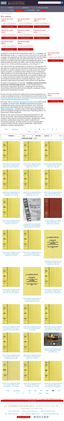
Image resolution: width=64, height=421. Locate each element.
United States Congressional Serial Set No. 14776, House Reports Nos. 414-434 (32, 328)
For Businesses (11, 414)
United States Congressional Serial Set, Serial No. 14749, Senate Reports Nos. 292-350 (53, 262)
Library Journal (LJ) (7, 109)
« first (6, 129)
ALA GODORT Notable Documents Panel (24, 102)
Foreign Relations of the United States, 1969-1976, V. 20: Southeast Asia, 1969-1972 (53, 222)
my (30, 10)
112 (23, 393)
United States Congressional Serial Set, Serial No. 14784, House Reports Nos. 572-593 (11, 254)
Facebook (35, 417)
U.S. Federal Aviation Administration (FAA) (29, 55)
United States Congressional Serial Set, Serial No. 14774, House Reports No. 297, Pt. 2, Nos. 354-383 (53, 193)
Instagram (40, 417)
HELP (38, 10)
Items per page (27, 138)
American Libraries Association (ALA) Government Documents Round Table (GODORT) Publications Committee (24, 98)
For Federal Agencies (30, 414)
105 (29, 391)
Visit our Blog (23, 417)
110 (59, 391)
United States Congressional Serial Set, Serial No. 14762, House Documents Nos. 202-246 (11, 356)
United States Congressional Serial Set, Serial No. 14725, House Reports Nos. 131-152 (32, 193)
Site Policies (14, 411)
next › (29, 132)
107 (41, 391)
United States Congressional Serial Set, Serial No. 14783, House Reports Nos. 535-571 (32, 165)
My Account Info (48, 411)
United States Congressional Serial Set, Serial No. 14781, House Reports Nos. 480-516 (53, 165)
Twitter (37, 417)
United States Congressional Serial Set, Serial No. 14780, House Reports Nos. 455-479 (11, 222)
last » (36, 132)
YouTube (42, 417)
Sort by (38, 136)
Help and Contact (30, 411)
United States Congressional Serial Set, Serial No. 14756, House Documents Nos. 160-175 (32, 385)
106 (35, 391)
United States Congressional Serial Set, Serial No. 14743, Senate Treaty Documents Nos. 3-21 (32, 300)
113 (29, 393)
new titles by (12, 10)
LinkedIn (48, 417)
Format (11, 136)
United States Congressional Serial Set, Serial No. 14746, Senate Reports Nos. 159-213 (32, 356)
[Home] (13, 4)
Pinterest (45, 417)
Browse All (7, 7)
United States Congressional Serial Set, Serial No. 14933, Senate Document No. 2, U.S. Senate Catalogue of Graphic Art (11, 385)
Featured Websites (51, 414)
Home (2, 13)
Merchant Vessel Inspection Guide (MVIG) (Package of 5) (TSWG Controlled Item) (53, 350)
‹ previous (14, 129)
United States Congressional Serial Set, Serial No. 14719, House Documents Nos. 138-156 (11, 193)
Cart (43, 10)
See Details (32, 401)
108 (47, 391)
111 (17, 393)
